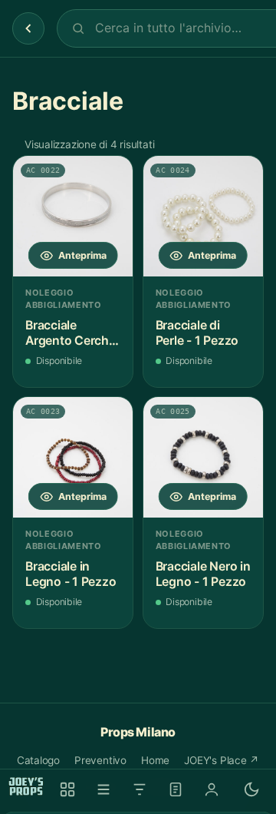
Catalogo (38, 760)
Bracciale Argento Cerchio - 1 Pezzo (72, 333)
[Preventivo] (175, 789)
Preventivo (100, 760)
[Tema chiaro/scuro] (251, 789)
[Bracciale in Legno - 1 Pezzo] (73, 457)
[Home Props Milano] (26, 786)
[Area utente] (211, 789)
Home (155, 760)
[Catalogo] (67, 789)
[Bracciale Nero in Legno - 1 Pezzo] (203, 457)
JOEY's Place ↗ (221, 760)
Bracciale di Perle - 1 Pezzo (197, 333)
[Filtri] (139, 789)
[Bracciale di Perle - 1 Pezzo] (203, 216)
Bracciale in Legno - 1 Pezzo (70, 574)
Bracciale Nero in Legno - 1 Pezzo (203, 574)
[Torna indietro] (28, 28)
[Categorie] (103, 789)
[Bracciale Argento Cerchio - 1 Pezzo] (73, 216)
